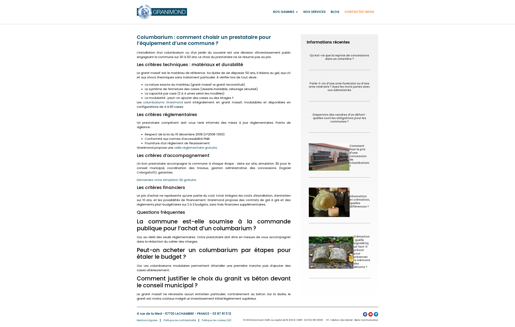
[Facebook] (365, 314)
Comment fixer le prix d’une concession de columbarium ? (359, 156)
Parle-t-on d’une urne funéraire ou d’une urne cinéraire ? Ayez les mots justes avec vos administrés (339, 86)
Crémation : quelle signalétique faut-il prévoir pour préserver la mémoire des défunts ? (361, 252)
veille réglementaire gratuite (195, 147)
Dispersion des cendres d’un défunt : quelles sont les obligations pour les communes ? (339, 118)
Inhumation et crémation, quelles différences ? (360, 201)
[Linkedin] (376, 314)
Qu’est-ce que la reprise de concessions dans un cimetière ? (339, 57)
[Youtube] (370, 314)
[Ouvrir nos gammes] (296, 12)
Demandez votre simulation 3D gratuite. (167, 180)
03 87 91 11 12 (221, 313)
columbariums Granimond (163, 102)
